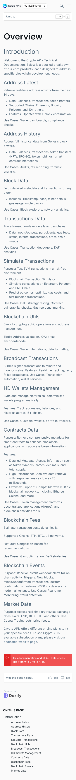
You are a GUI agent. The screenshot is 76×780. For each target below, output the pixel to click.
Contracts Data (20, 757)
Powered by (10, 691)
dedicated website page (20, 642)
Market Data (18, 770)
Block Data (17, 730)
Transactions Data (22, 735)
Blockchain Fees (20, 761)
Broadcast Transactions (25, 748)
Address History (20, 726)
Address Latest (20, 722)
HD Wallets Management (26, 752)
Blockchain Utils (20, 744)
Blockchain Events (22, 766)
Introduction (13, 717)
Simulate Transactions (24, 739)
